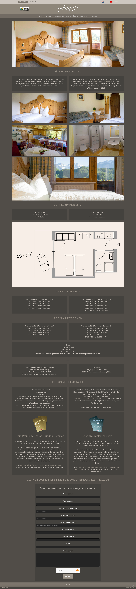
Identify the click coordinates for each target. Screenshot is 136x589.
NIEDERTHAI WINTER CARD (97, 399)
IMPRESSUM (5, 587)
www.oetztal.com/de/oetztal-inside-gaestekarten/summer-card (41, 465)
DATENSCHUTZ (130, 587)
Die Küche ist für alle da (101, 81)
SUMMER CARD (79, 399)
